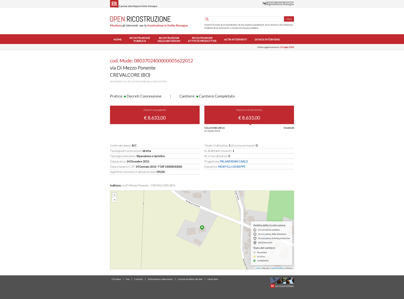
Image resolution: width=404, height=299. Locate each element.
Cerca (289, 19)
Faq (127, 279)
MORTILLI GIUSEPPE (232, 166)
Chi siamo (116, 279)
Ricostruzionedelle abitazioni (169, 39)
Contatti (138, 279)
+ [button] (114, 195)
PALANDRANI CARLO (234, 161)
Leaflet (258, 268)
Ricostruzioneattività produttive (202, 39)
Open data (212, 279)
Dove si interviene (267, 39)
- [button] (114, 199)
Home (118, 39)
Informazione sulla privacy (160, 279)
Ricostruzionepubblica (139, 39)
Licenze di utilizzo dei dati (190, 279)
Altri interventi (235, 39)
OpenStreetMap (277, 268)
